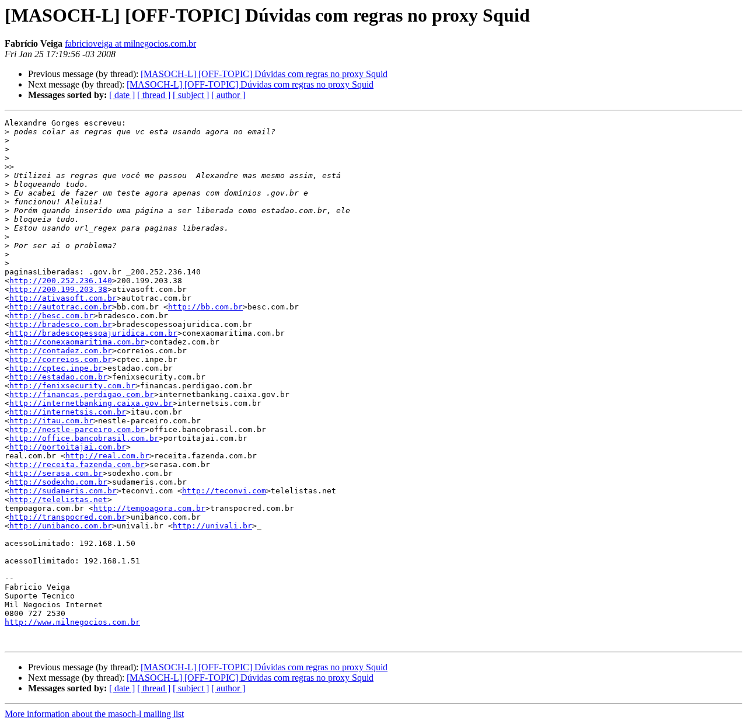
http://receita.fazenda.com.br (77, 464)
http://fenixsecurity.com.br (72, 385)
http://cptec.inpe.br (56, 368)
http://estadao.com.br (58, 377)
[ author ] (228, 95)
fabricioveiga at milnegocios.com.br (130, 43)
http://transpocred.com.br (67, 517)
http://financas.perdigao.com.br (81, 394)
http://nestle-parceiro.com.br (77, 429)
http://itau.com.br (51, 420)
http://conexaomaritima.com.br (77, 341)
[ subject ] (191, 95)
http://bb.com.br (205, 306)
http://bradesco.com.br (60, 324)
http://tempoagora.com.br (149, 508)
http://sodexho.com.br (58, 482)
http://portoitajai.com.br (67, 447)
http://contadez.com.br (60, 350)
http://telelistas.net (58, 499)
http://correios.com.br (60, 359)
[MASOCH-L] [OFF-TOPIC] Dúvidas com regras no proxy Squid (264, 74)
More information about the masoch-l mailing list (94, 714)
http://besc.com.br (51, 315)
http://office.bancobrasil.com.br (84, 438)
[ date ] (122, 95)
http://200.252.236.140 (60, 280)
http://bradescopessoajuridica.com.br (93, 333)
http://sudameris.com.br (63, 490)
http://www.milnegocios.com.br (72, 622)
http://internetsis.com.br (67, 412)
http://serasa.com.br (56, 473)
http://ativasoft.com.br (63, 298)
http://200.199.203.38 (58, 289)
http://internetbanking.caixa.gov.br (91, 403)
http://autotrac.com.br (60, 306)
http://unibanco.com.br (60, 525)
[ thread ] (153, 95)
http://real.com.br (107, 455)
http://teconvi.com (224, 490)
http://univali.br (212, 525)
